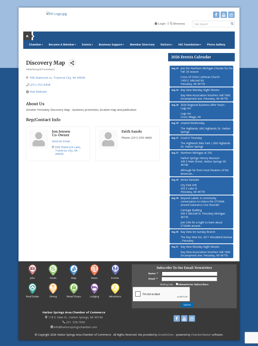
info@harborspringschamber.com (75, 327)
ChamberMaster (201, 334)
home (29, 36)
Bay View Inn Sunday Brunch (198, 232)
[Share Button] (72, 63)
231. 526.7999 (75, 322)
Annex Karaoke (190, 179)
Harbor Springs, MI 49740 (75, 317)
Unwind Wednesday (193, 123)
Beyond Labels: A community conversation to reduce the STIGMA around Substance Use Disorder (202, 201)
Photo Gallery (216, 44)
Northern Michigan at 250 (196, 153)
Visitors (165, 44)
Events (86, 44)
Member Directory (142, 44)
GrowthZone (166, 334)
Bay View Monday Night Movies (200, 90)
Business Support (110, 44)
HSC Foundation (188, 44)
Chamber (35, 44)
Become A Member (61, 44)
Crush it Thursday (191, 138)
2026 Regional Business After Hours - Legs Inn (203, 106)
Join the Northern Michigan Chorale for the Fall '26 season (207, 69)
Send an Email (61, 141)
